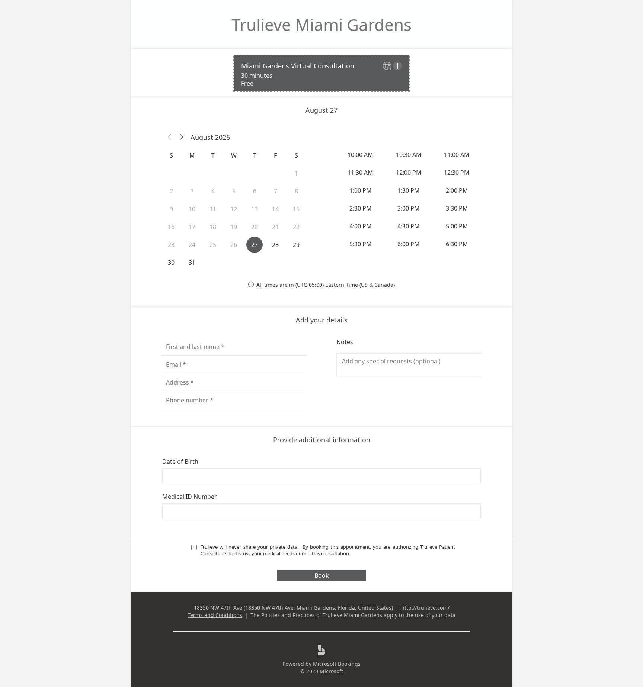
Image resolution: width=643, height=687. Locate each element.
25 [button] (212, 245)
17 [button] (192, 227)
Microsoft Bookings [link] (337, 663)
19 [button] (233, 227)
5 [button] (234, 191)
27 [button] (254, 245)
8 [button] (296, 191)
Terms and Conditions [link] (215, 615)
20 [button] (254, 227)
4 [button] (213, 191)
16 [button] (171, 227)
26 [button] (233, 245)
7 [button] (275, 191)
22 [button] (296, 227)
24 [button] (192, 245)
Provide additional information (321, 439)
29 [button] (296, 245)
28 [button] (275, 245)
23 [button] (171, 245)
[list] (321, 73)
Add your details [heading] (322, 319)
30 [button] (171, 263)
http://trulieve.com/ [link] (425, 607)
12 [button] (233, 209)
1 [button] (296, 173)
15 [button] (296, 209)
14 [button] (275, 209)
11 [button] (212, 209)
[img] (388, 66)
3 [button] (192, 191)
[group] (409, 199)
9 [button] (171, 209)
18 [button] (212, 227)
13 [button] (254, 209)
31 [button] (192, 263)
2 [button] (171, 191)
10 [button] (192, 209)
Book (321, 575)
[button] (170, 137)
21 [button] (275, 227)
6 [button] (254, 191)
